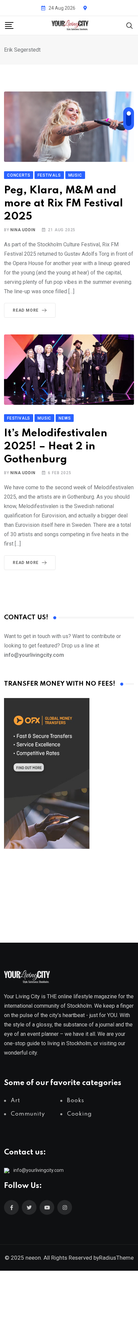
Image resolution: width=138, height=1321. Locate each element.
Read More (26, 310)
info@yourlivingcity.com (38, 1170)
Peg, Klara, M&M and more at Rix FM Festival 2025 (63, 203)
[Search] (129, 24)
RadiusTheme (116, 1257)
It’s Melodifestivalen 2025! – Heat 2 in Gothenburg (55, 446)
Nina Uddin (22, 230)
